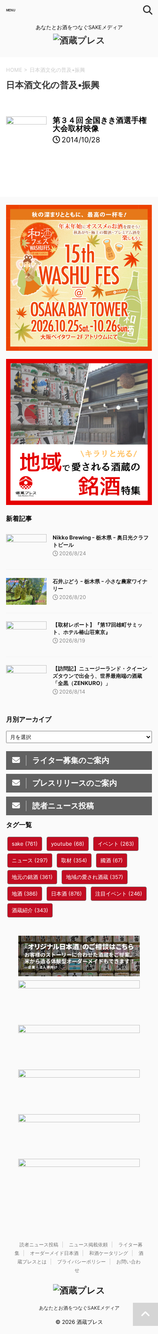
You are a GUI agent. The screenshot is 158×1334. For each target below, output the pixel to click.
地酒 (25, 893)
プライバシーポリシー (81, 1262)
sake (25, 843)
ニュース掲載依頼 (88, 1245)
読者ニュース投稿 (38, 1245)
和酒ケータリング (108, 1253)
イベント (116, 843)
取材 (74, 860)
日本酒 (66, 893)
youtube (67, 843)
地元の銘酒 (32, 877)
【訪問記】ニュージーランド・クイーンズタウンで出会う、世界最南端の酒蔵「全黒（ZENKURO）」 (100, 675)
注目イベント (118, 893)
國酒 (111, 860)
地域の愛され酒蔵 (94, 877)
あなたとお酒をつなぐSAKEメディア (79, 1308)
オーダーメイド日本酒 (54, 1253)
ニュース (30, 860)
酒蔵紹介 (30, 910)
